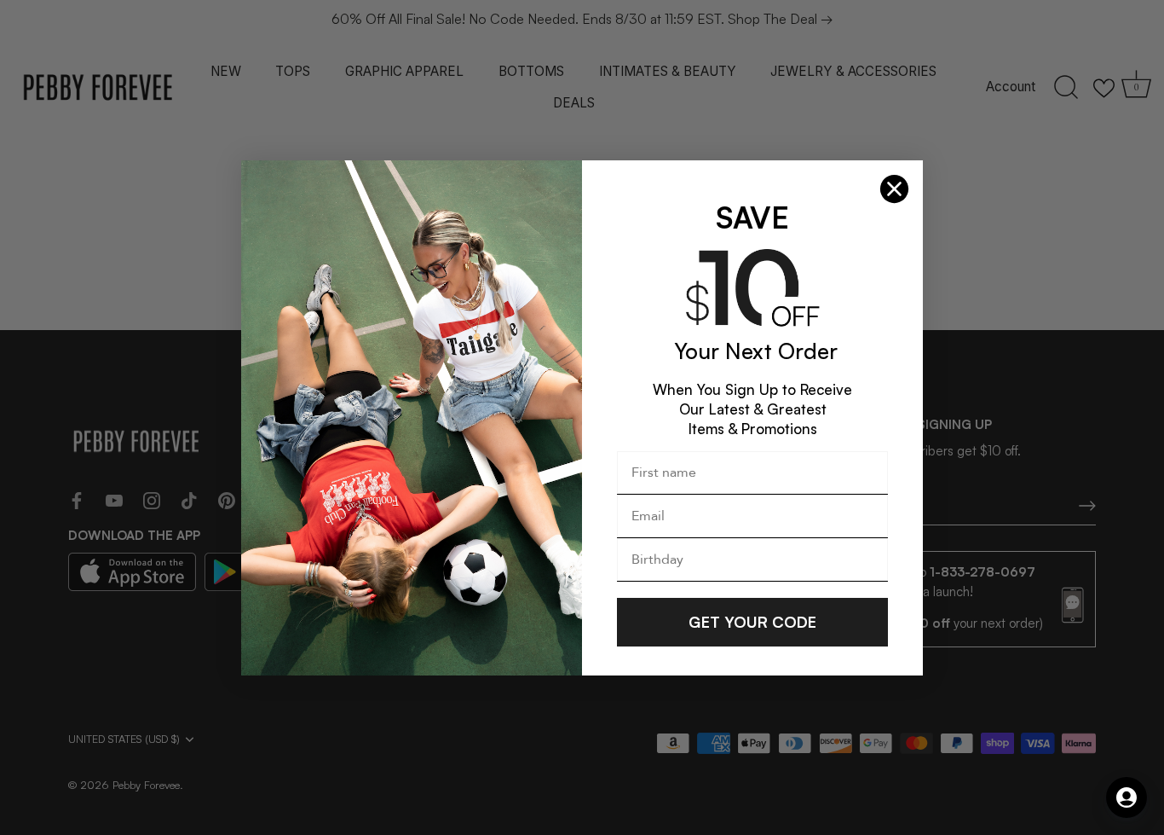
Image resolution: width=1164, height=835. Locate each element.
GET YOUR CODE (752, 621)
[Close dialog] (894, 189)
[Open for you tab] (1126, 797)
